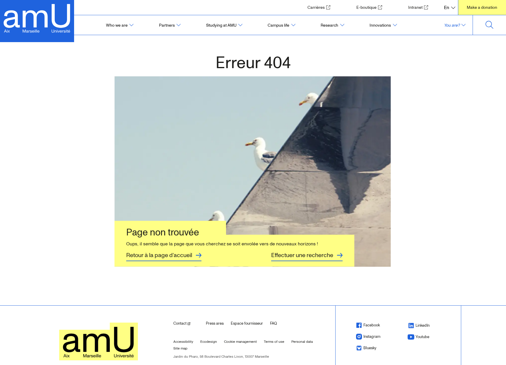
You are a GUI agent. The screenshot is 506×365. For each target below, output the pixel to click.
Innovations (380, 25)
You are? (452, 25)
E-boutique (371, 7)
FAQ (273, 323)
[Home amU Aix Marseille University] (37, 17)
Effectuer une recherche (302, 255)
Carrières (320, 7)
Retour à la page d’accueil (159, 255)
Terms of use (274, 341)
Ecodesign (208, 341)
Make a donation (482, 7)
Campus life (278, 25)
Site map (180, 348)
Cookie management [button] (240, 341)
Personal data (302, 341)
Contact (187, 323)
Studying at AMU (221, 25)
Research (329, 25)
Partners (167, 25)
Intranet (420, 7)
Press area (215, 323)
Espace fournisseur (247, 323)
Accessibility (183, 341)
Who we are (117, 25)
